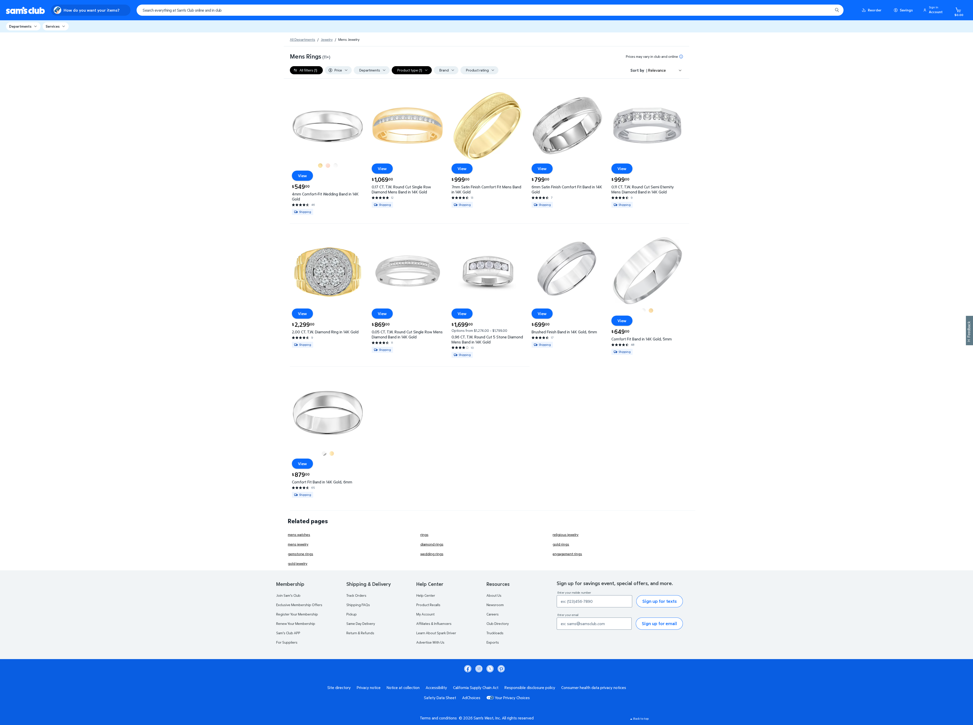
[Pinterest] (501, 669)
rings (424, 534)
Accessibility (436, 687)
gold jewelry (297, 563)
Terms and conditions (438, 718)
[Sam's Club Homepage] (25, 10)
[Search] (837, 10)
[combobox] (490, 10)
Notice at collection (403, 687)
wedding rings (431, 553)
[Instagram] (479, 669)
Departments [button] (20, 26)
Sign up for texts (659, 601)
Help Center (425, 595)
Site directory (339, 687)
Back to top (641, 718)
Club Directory (497, 623)
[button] (934, 10)
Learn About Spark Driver (436, 632)
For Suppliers (286, 642)
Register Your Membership (297, 614)
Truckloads (494, 632)
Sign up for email (659, 623)
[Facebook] (468, 669)
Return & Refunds (360, 632)
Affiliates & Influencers (434, 623)
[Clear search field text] (825, 10)
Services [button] (53, 26)
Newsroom (495, 604)
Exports (492, 642)
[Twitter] (490, 669)
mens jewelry (298, 544)
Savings (906, 10)
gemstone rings (300, 553)
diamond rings (431, 544)
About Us (493, 595)
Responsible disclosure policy (529, 687)
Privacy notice (369, 687)
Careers (492, 614)
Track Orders (356, 595)
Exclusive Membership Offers (299, 604)
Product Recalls (428, 604)
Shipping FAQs (358, 604)
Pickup (351, 614)
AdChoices (471, 697)
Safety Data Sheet (440, 697)
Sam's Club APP (288, 632)
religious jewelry (565, 534)
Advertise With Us (430, 642)
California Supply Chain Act (475, 687)
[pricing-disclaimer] (681, 57)
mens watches (299, 534)
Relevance (657, 70)
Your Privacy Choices (512, 697)
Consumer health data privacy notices (593, 687)
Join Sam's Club (288, 595)
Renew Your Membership (295, 623)
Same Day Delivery (360, 623)
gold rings (561, 544)
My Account (425, 614)
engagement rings (567, 553)
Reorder (875, 10)
